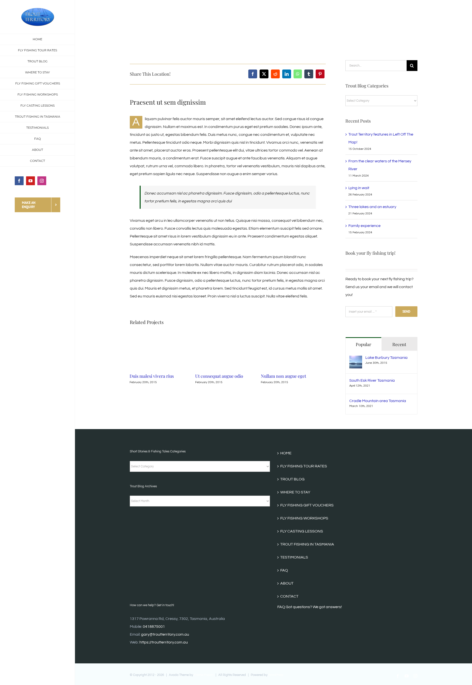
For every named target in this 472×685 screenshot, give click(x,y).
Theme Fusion (203, 675)
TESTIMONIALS (294, 557)
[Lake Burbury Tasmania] (355, 360)
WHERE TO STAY (295, 492)
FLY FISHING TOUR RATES (303, 466)
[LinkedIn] (286, 74)
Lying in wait (358, 188)
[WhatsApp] (297, 74)
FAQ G (283, 607)
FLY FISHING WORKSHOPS (304, 518)
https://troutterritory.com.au (163, 642)
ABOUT (287, 583)
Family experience (364, 226)
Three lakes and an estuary (372, 207)
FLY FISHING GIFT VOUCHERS (307, 505)
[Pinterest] (320, 74)
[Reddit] (275, 74)
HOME (286, 453)
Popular (363, 344)
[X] (264, 74)
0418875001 (154, 627)
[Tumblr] (308, 74)
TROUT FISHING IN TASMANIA (307, 544)
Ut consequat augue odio (160, 376)
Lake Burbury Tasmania (386, 358)
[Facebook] (252, 74)
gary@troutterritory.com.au (165, 634)
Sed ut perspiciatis (285, 376)
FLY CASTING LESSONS (301, 531)
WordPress (275, 675)
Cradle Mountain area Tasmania (377, 401)
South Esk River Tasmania (372, 380)
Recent (399, 344)
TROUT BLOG (292, 479)
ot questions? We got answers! (315, 607)
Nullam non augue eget (224, 376)
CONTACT (289, 596)
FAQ (284, 570)
